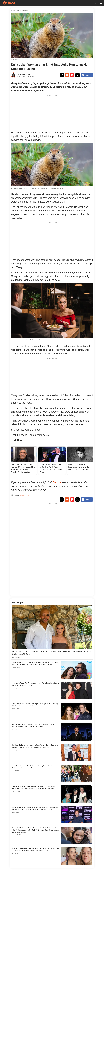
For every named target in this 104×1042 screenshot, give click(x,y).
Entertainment (22, 10)
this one (56, 482)
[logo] (8, 3)
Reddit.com (24, 495)
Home (13, 10)
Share (88, 75)
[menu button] (100, 2)
